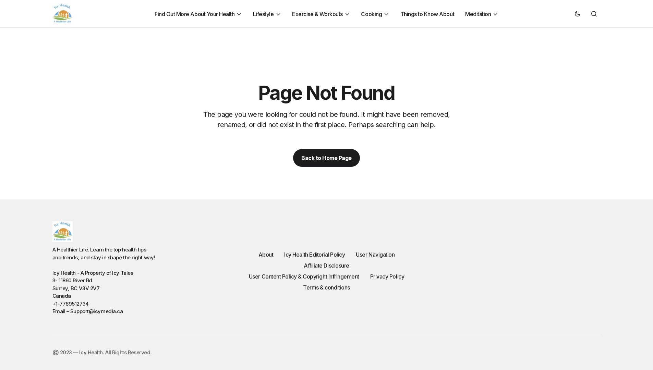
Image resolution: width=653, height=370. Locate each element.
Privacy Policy (387, 276)
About (266, 254)
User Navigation (375, 254)
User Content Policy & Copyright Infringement (304, 276)
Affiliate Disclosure (326, 265)
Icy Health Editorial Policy (314, 254)
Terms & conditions (326, 287)
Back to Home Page (326, 158)
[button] (577, 14)
